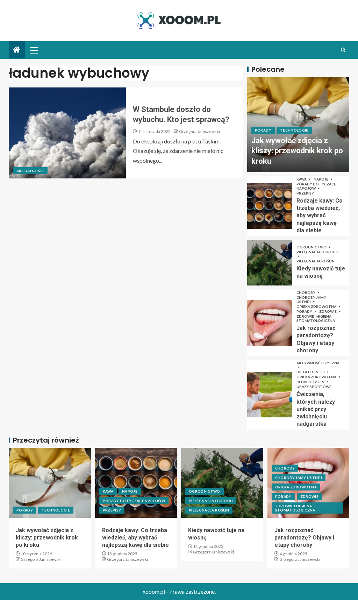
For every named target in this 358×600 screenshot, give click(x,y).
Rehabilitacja (310, 382)
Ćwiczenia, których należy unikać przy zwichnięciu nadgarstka (315, 409)
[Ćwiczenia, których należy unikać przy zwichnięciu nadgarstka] (269, 394)
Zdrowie (328, 311)
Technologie (294, 130)
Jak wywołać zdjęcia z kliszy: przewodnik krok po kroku (297, 150)
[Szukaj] (343, 50)
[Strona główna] (17, 50)
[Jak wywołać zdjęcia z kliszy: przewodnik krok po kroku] (50, 483)
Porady (263, 130)
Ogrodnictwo (311, 247)
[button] (33, 50)
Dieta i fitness (310, 372)
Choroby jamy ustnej (311, 299)
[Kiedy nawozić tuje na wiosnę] (269, 262)
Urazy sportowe (313, 386)
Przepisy (305, 193)
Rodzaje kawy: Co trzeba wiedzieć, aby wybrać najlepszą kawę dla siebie (319, 215)
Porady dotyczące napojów (316, 186)
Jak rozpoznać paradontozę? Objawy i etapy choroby (304, 538)
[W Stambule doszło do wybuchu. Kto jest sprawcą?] (67, 132)
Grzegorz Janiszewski (199, 131)
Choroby (306, 292)
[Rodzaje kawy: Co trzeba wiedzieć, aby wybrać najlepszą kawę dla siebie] (269, 206)
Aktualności (30, 171)
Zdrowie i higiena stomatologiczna (315, 318)
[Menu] (33, 50)
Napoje (321, 179)
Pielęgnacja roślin (315, 261)
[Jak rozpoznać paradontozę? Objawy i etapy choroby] (269, 323)
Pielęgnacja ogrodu (317, 252)
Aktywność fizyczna (317, 363)
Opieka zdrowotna (316, 306)
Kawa (301, 179)
